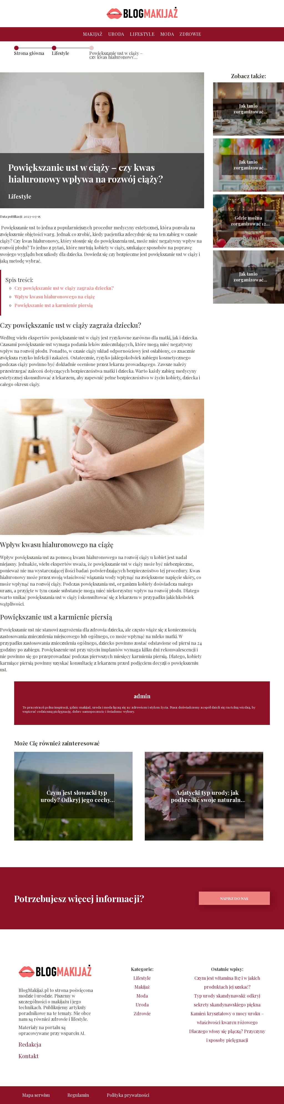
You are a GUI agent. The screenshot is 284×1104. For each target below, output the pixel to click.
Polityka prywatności (128, 1095)
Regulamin (78, 1095)
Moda (167, 34)
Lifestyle (142, 34)
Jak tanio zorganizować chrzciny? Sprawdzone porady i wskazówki (248, 277)
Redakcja (30, 1044)
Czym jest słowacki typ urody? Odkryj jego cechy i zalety (76, 796)
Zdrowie (190, 34)
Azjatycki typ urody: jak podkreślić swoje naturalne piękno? (207, 796)
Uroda (116, 34)
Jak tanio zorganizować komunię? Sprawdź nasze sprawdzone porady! (248, 109)
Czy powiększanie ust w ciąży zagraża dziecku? (64, 288)
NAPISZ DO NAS (234, 898)
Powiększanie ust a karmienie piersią (53, 305)
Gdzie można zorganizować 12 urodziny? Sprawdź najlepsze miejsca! (248, 221)
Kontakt (29, 1056)
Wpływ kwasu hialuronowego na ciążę (54, 297)
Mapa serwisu (36, 1095)
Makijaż (93, 34)
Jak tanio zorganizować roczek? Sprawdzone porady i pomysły (248, 165)
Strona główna (29, 53)
